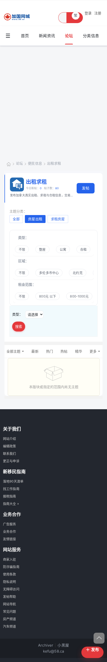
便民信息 (35, 163)
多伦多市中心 (49, 273)
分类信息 (91, 35)
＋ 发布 (92, 649)
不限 (22, 249)
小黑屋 (63, 645)
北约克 (77, 273)
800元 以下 (47, 296)
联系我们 (9, 453)
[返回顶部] (99, 638)
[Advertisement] (53, 102)
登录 (88, 13)
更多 (93, 351)
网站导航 (9, 604)
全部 (16, 219)
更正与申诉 (11, 461)
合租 (83, 249)
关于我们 (12, 429)
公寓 (63, 249)
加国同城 (8, 163)
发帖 (85, 188)
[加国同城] (19, 17)
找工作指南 (11, 489)
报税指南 (9, 496)
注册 (97, 13)
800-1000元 (79, 296)
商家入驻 (9, 559)
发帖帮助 (9, 596)
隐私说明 (9, 582)
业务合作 (9, 531)
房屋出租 (35, 219)
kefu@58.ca (53, 651)
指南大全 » (11, 504)
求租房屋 (58, 219)
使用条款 (9, 574)
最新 (34, 351)
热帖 (63, 351)
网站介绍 (9, 439)
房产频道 (9, 619)
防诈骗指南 (11, 567)
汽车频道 (9, 626)
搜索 (18, 326)
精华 (78, 351)
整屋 (42, 249)
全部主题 (13, 351)
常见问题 (9, 611)
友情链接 (9, 539)
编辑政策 (9, 446)
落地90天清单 (13, 481)
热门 (49, 351)
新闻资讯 (47, 35)
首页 (25, 35)
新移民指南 (14, 471)
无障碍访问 (11, 589)
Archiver (45, 645)
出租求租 (54, 163)
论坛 (69, 35)
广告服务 (9, 524)
